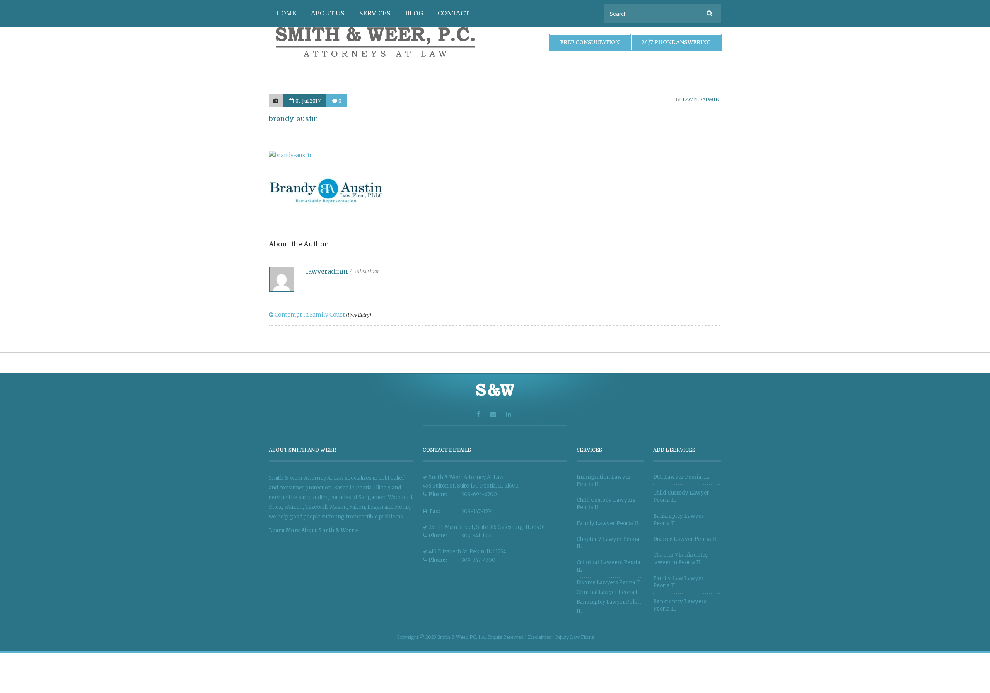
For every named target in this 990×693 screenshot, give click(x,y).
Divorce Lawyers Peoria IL (609, 582)
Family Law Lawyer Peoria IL (678, 582)
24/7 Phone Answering (676, 42)
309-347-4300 (478, 560)
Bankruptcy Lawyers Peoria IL (680, 605)
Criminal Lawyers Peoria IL (608, 566)
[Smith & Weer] (375, 61)
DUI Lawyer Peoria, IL (681, 477)
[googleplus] (494, 414)
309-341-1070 (477, 535)
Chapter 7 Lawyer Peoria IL (608, 543)
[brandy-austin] (276, 100)
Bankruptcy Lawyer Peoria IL (678, 520)
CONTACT (453, 13)
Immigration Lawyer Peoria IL (604, 481)
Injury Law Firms (574, 637)
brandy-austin (293, 119)
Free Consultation (590, 42)
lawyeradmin (701, 99)
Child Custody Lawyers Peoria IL (606, 504)
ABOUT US (328, 13)
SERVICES (375, 13)
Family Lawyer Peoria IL (608, 523)
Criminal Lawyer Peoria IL (608, 592)
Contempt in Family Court (322, 314)
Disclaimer (540, 637)
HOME (286, 13)
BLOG (414, 13)
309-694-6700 (479, 494)
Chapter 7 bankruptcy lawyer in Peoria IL (680, 559)
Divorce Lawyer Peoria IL (685, 539)
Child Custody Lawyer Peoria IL (681, 496)
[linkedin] (509, 414)
